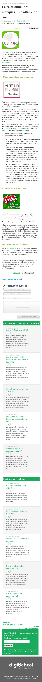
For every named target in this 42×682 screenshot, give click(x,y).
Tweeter (16, 28)
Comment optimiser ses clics (12, 625)
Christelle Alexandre (23, 3)
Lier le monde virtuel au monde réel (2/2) (15, 567)
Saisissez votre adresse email (15, 638)
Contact (8, 678)
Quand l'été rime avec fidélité (17, 330)
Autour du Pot (7, 62)
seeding (13, 248)
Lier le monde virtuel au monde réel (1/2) (15, 594)
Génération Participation (21, 128)
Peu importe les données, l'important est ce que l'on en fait (16, 419)
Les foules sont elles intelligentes (28, 629)
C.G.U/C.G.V (33, 676)
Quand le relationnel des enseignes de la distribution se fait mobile (17, 359)
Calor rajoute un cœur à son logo (18, 215)
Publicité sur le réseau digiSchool (15, 676)
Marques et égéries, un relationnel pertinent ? (14, 449)
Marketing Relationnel (21, 21)
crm (11, 229)
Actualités (10, 3)
